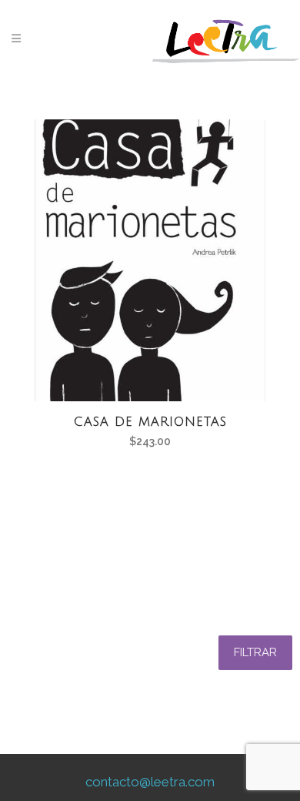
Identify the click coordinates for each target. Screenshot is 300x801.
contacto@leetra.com (150, 781)
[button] (255, 652)
